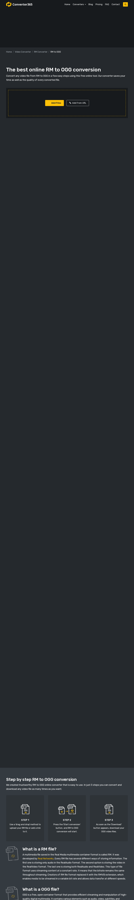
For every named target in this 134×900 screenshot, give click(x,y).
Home (67, 4)
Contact (116, 4)
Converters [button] (78, 4)
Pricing (99, 4)
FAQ (107, 4)
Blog (90, 4)
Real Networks (46, 858)
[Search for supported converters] (125, 4)
